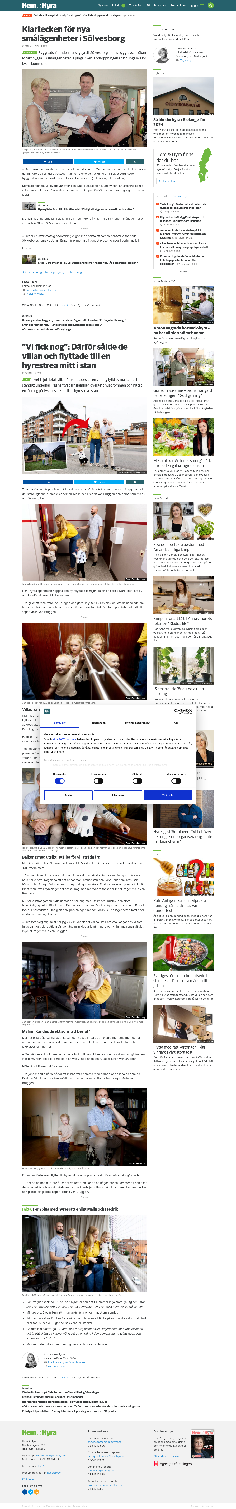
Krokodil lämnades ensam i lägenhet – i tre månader (52, 1397)
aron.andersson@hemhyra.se (105, 1485)
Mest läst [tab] (161, 196)
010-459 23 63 (57, 1366)
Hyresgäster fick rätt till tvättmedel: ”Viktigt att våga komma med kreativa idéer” (86, 209)
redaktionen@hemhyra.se (51, 1455)
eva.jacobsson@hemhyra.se (104, 1442)
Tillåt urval (118, 795)
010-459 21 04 (35, 294)
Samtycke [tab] (60, 722)
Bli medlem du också (166, 1456)
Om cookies (207, 1506)
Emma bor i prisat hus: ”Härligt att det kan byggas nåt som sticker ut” (63, 325)
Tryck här (64, 305)
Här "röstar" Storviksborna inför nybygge (46, 329)
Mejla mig (186, 60)
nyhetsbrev (54, 1473)
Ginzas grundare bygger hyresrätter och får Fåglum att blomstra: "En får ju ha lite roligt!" (74, 320)
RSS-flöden (28, 1479)
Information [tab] (98, 722)
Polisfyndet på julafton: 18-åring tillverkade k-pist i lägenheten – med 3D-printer (69, 1411)
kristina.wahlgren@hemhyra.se (66, 1362)
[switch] (98, 781)
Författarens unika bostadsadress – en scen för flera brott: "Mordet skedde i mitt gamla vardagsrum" (81, 1406)
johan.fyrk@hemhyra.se (102, 1470)
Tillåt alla (167, 795)
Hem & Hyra (44, 1466)
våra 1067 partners (64, 739)
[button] (118, 5)
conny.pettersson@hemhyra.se (106, 1456)
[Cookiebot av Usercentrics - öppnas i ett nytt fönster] (177, 711)
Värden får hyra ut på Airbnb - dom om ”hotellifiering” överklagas (60, 1392)
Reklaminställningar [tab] (137, 722)
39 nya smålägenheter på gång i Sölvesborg (52, 272)
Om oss (195, 1506)
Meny (194, 5)
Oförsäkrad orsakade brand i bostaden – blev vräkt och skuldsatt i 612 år (64, 1402)
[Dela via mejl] (135, 161)
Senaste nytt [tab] (180, 196)
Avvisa (68, 795)
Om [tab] (176, 722)
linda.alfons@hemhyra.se (42, 290)
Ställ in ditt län (167, 181)
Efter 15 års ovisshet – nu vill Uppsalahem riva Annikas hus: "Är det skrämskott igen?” (88, 263)
